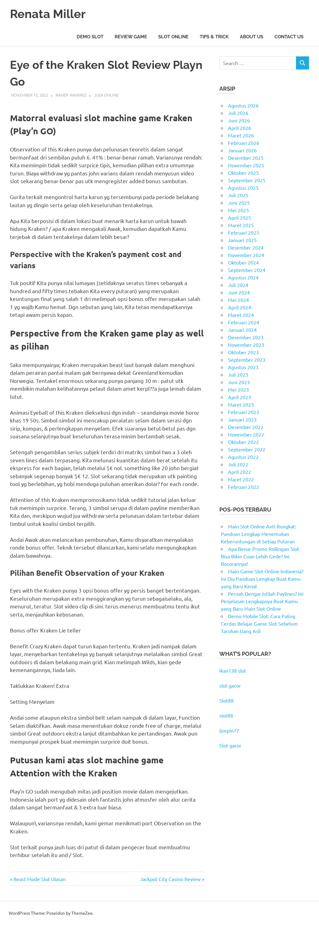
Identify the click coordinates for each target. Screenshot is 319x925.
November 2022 (246, 434)
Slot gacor (230, 745)
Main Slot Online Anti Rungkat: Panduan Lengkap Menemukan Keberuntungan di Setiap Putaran (258, 533)
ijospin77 (229, 730)
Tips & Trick (214, 37)
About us (251, 37)
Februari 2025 (243, 232)
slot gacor (230, 685)
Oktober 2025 (243, 172)
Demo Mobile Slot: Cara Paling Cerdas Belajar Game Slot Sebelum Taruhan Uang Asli (259, 623)
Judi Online (106, 95)
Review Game (131, 37)
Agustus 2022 (243, 457)
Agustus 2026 (243, 105)
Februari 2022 (243, 487)
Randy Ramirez (71, 95)
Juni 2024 (239, 292)
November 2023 (246, 344)
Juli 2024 (238, 285)
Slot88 (226, 700)
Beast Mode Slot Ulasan (39, 879)
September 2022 (246, 449)
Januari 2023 (242, 419)
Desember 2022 (246, 427)
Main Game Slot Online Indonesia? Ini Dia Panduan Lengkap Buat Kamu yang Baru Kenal (262, 578)
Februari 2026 (243, 143)
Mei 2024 (238, 300)
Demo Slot (90, 37)
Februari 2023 (243, 412)
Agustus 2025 (243, 187)
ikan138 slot (232, 670)
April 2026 (239, 128)
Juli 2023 (238, 374)
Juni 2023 (239, 382)
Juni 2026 (239, 120)
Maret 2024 (241, 315)
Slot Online (173, 37)
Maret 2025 (241, 225)
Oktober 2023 (243, 352)
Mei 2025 (238, 210)
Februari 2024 (243, 322)
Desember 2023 (246, 337)
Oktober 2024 (243, 262)
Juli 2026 (238, 113)
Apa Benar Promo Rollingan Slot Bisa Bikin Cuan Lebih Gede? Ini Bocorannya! (260, 556)
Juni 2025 (239, 202)
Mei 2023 (238, 389)
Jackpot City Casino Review (170, 879)
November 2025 (246, 165)
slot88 (226, 715)
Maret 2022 (241, 479)
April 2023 (239, 397)
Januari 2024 (242, 330)
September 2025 (246, 180)
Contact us (288, 37)
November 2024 (246, 255)
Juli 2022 (238, 464)
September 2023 (246, 359)
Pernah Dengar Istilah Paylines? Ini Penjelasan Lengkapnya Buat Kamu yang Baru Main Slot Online (262, 601)
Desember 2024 (246, 247)
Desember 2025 (246, 158)
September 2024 (246, 270)
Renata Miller (48, 14)
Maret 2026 (241, 135)
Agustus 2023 (243, 367)
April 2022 (239, 472)
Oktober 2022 (243, 442)
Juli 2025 (238, 195)
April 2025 (239, 217)
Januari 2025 (242, 240)
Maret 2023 (241, 404)
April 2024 (239, 307)
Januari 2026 (242, 150)
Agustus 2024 (243, 277)
